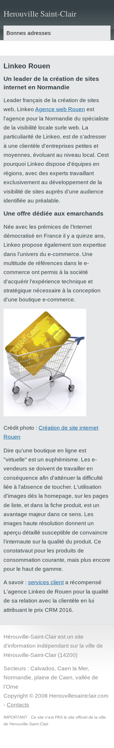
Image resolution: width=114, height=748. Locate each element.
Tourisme (18, 48)
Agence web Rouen (60, 109)
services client (46, 582)
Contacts (18, 705)
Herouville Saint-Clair (40, 13)
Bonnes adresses (28, 33)
